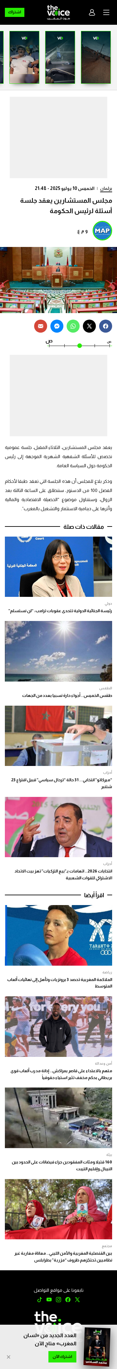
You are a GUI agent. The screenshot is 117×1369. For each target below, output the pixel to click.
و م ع (82, 230)
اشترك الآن (62, 1356)
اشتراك (14, 12)
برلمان (106, 188)
